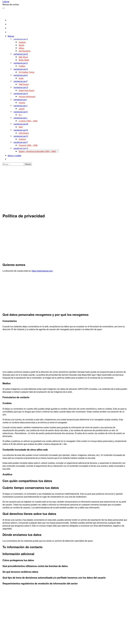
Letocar (6, 1)
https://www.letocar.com (42, 270)
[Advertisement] (65, 192)
